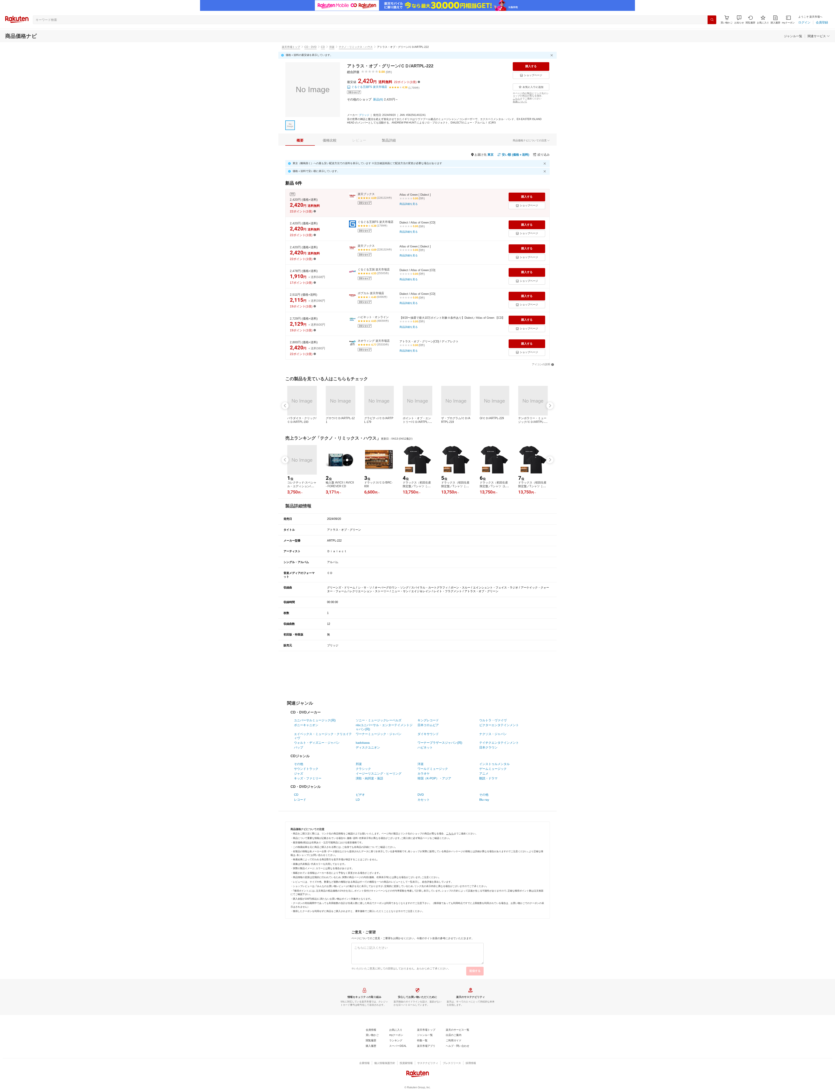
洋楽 (331, 46)
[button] (739, 19)
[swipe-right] (549, 405)
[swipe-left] (285, 405)
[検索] (712, 19)
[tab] (300, 140)
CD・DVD (310, 46)
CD (323, 46)
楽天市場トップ (291, 46)
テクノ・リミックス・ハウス (356, 46)
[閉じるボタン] (552, 55)
